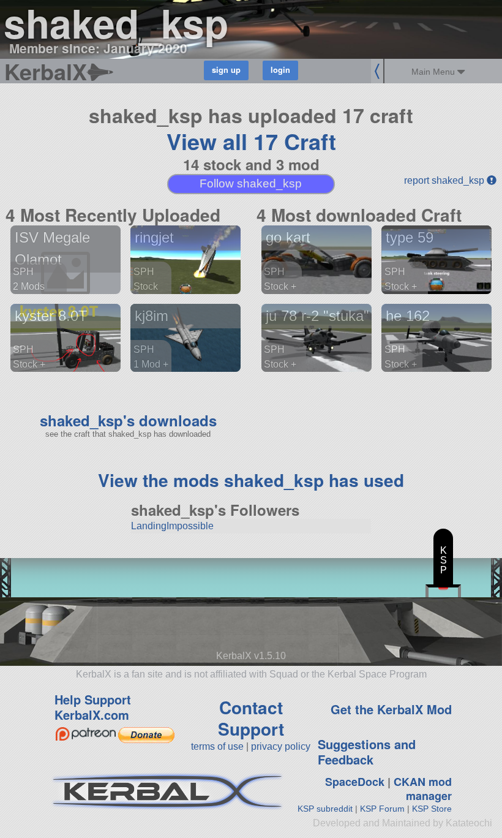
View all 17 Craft (251, 141)
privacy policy (280, 746)
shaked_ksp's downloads (128, 420)
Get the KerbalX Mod (391, 709)
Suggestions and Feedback (367, 751)
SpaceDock (354, 782)
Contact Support (251, 718)
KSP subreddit (325, 808)
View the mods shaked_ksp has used (251, 480)
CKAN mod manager (423, 789)
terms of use (217, 746)
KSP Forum (382, 808)
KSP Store (432, 808)
